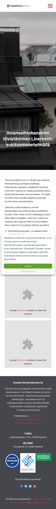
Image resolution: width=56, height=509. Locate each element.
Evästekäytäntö (37, 502)
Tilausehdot (43, 498)
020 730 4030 (35, 415)
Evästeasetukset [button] (28, 271)
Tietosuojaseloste (19, 502)
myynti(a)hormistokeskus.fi (28, 422)
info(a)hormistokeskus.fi (28, 419)
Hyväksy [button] (28, 266)
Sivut (33, 498)
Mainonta (22, 310)
